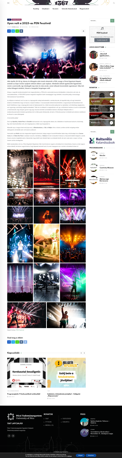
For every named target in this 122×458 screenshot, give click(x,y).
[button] (81, 352)
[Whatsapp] (17, 31)
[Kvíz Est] (93, 155)
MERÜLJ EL (108, 63)
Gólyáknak (45, 9)
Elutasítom (91, 455)
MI (103, 51)
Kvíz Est (102, 155)
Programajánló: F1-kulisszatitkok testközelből (23, 394)
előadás (102, 153)
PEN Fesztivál (20, 330)
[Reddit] (21, 31)
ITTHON (93, 429)
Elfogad (80, 455)
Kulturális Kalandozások (69, 9)
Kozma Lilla (15, 27)
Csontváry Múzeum (107, 168)
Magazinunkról (84, 9)
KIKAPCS (102, 63)
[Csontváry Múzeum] (93, 168)
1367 (8, 391)
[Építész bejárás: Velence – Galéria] (84, 422)
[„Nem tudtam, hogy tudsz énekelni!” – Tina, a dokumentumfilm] (93, 67)
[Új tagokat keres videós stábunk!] (93, 79)
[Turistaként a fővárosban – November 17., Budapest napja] (84, 433)
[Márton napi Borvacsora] (93, 180)
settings (69, 456)
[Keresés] (114, 3)
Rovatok (55, 9)
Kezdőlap (36, 9)
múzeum (102, 165)
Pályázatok (106, 76)
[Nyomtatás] (83, 31)
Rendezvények (14, 391)
